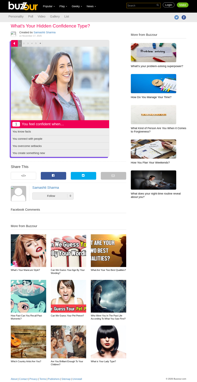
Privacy (33, 379)
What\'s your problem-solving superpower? (157, 66)
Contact (23, 379)
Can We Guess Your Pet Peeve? (67, 315)
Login (168, 4)
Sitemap (65, 379)
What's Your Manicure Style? (25, 270)
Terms (42, 379)
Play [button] (62, 6)
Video (41, 16)
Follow (59, 195)
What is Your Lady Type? (103, 361)
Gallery (55, 16)
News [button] (90, 6)
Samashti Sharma (45, 32)
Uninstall (77, 379)
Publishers (54, 379)
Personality (16, 16)
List (66, 16)
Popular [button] (48, 6)
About (14, 379)
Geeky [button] (76, 6)
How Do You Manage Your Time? (151, 97)
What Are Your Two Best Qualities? (108, 270)
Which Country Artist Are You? (26, 361)
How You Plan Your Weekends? (150, 162)
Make (182, 4)
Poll (30, 16)
